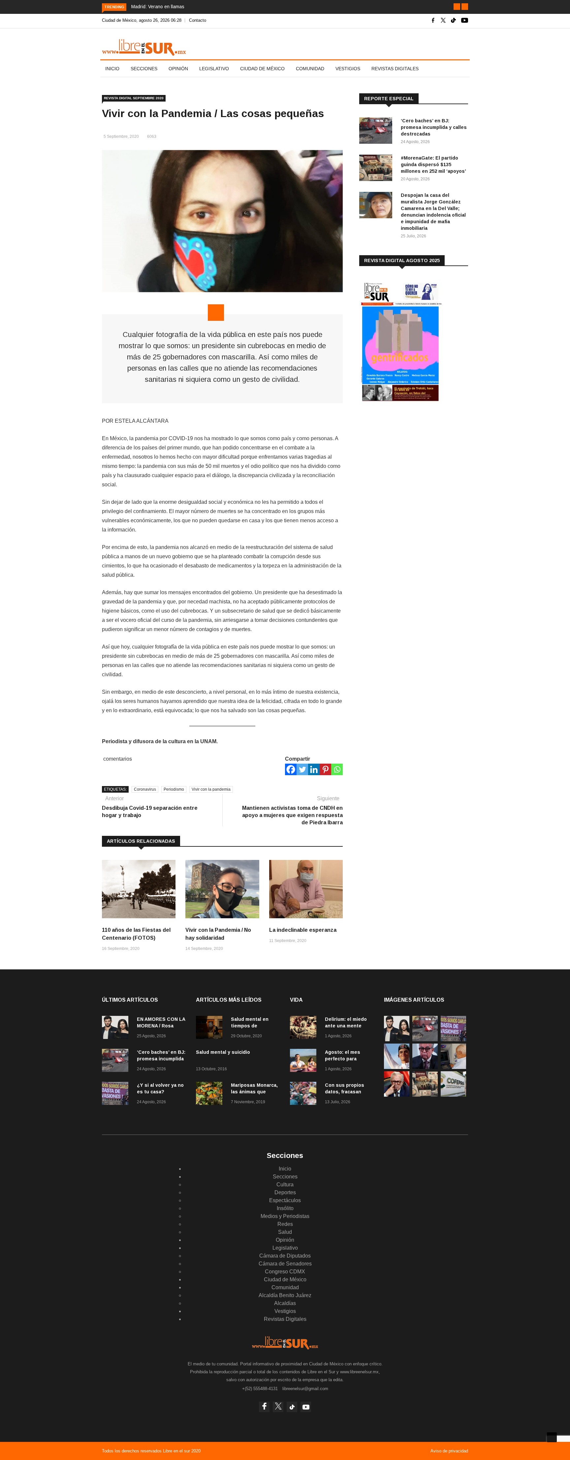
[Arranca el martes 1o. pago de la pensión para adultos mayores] (453, 1067)
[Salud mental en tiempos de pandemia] (211, 1028)
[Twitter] (302, 769)
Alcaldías (285, 1303)
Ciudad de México (262, 68)
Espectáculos (285, 1200)
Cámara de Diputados (285, 1256)
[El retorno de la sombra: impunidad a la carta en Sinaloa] (396, 1095)
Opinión (178, 68)
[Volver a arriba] (552, 1437)
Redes (285, 1224)
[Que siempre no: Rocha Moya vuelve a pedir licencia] (425, 1067)
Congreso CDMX (285, 1271)
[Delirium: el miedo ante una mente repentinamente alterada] (305, 1028)
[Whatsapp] (337, 769)
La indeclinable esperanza (302, 930)
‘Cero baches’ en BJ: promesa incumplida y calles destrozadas (434, 127)
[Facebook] (291, 769)
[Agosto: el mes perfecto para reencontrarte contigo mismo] (305, 1061)
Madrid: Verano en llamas (157, 6)
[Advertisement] (408, 461)
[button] (457, 6)
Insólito (285, 1208)
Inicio (112, 68)
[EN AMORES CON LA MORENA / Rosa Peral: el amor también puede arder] (117, 1028)
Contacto (197, 20)
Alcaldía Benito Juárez (285, 1295)
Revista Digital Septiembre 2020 (134, 98)
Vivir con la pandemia (211, 789)
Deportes (285, 1192)
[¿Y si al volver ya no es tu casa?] (117, 1094)
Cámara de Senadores (285, 1263)
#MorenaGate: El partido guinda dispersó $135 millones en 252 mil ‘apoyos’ (433, 164)
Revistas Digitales (395, 68)
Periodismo (174, 789)
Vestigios (347, 68)
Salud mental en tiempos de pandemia (250, 1026)
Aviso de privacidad (449, 1450)
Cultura (285, 1184)
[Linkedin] (314, 769)
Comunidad (310, 68)
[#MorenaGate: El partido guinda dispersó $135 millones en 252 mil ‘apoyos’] (377, 169)
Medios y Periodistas (285, 1216)
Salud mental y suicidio (223, 1052)
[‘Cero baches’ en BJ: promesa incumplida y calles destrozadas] (377, 131)
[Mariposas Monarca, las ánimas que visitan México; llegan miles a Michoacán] (211, 1094)
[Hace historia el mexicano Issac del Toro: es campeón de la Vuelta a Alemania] (396, 1067)
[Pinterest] (325, 769)
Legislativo (214, 68)
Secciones (144, 68)
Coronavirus (145, 789)
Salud (285, 1232)
